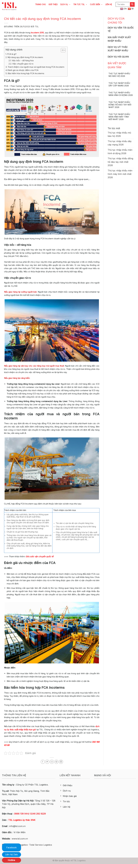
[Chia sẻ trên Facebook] (43, 762)
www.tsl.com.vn (20, 838)
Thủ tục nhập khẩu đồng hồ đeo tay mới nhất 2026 (119, 104)
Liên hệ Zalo (11, 854)
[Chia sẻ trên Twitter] (47, 762)
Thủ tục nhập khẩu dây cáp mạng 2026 (119, 84)
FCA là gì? (11, 54)
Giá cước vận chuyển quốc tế (40, 556)
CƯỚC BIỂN (95, 4)
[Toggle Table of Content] (62, 50)
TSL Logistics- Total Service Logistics (33, 844)
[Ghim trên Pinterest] (56, 762)
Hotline (11, 860)
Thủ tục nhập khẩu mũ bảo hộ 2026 (119, 74)
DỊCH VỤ (64, 4)
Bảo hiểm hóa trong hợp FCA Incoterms (26, 73)
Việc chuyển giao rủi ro (22, 63)
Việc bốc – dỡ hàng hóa (23, 60)
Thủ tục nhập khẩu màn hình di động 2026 (120, 93)
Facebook (11, 847)
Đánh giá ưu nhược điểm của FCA (23, 70)
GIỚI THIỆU (53, 4)
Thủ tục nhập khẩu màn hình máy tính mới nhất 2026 (119, 117)
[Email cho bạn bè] (52, 762)
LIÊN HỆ (108, 4)
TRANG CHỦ (40, 4)
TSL (37, 26)
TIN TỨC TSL (79, 4)
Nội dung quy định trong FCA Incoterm (25, 57)
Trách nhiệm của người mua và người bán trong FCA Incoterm (36, 67)
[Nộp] (132, 4)
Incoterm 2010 (37, 32)
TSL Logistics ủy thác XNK (21, 820)
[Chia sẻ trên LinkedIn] (61, 762)
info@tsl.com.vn (17, 826)
